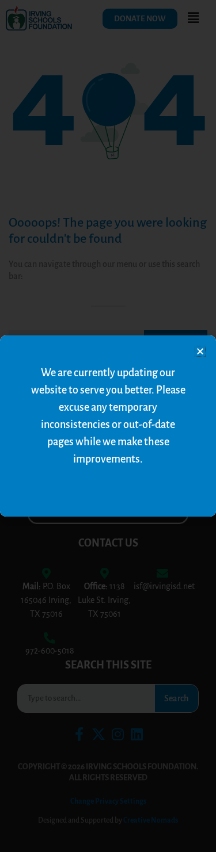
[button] (200, 351)
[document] (108, 426)
